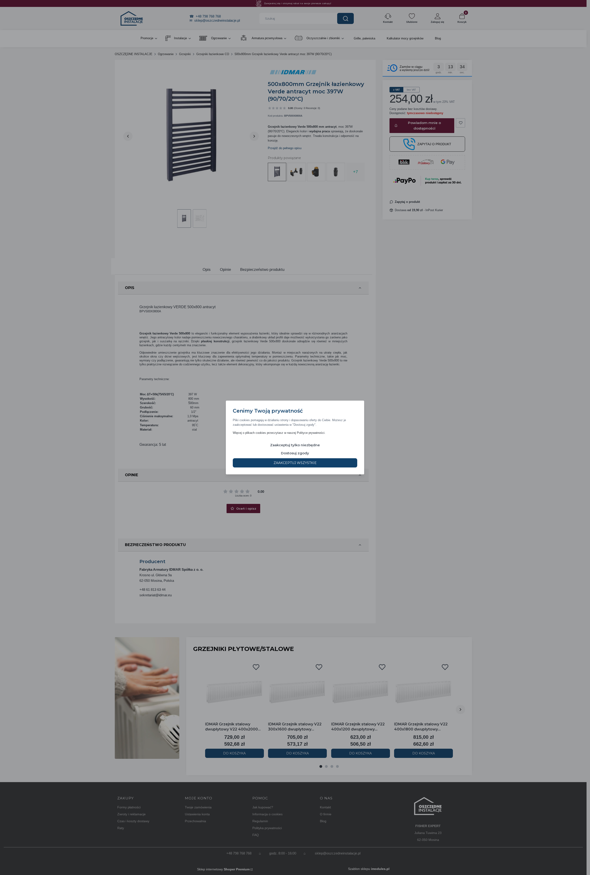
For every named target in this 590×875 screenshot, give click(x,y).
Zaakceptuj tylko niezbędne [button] (295, 445)
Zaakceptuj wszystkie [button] (295, 463)
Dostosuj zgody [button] (295, 453)
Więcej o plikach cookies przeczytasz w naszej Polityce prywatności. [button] (279, 433)
